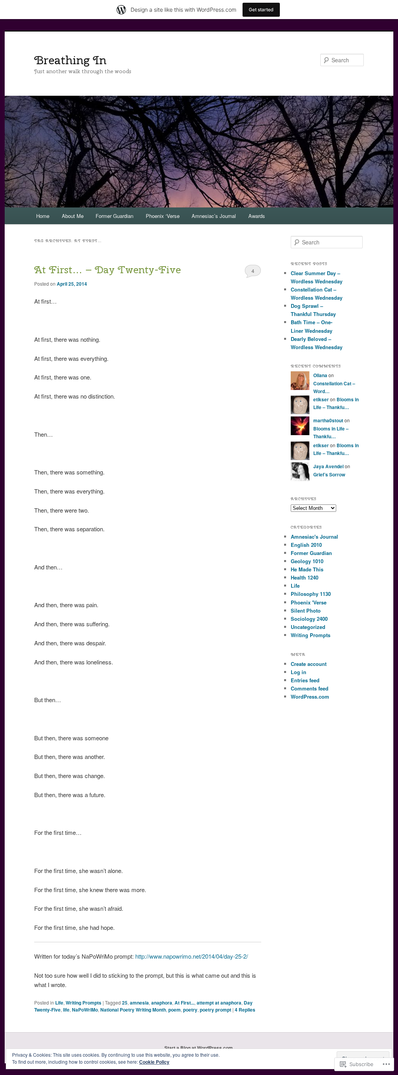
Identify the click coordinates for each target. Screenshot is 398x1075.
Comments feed (309, 688)
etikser (321, 399)
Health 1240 (304, 577)
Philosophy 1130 (311, 593)
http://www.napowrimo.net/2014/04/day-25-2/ (191, 956)
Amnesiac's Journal (314, 536)
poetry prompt (215, 1009)
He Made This (307, 569)
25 (124, 1002)
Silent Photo (306, 610)
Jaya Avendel (328, 466)
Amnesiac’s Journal (214, 216)
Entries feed (305, 680)
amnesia (139, 1002)
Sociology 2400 (309, 618)
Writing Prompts (83, 1002)
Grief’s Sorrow (329, 474)
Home (42, 216)
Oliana (320, 375)
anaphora (161, 1002)
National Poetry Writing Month (133, 1009)
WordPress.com (310, 696)
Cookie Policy (154, 1061)
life (66, 1009)
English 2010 (306, 544)
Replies (245, 1009)
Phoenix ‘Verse (163, 216)
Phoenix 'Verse (308, 602)
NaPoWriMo (85, 1009)
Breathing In (70, 60)
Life (59, 1002)
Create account (308, 663)
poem (174, 1009)
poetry (190, 1009)
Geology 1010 (307, 561)
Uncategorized (308, 627)
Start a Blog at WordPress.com (198, 1047)
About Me (73, 216)
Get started (261, 9)
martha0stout (328, 420)
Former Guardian (114, 216)
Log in (298, 672)
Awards (256, 216)
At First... (184, 1002)
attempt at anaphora (219, 1002)
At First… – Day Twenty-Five (107, 269)
